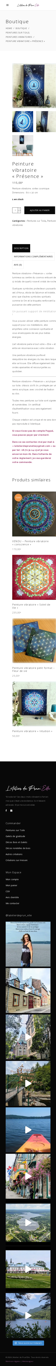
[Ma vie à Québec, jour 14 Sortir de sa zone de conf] (28, 1269)
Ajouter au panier (39, 210)
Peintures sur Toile (17, 32)
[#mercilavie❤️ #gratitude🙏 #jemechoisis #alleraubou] (28, 944)
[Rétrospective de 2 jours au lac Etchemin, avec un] (28, 1222)
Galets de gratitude (15, 836)
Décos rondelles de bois (18, 848)
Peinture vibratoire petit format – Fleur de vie (33, 669)
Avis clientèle (12, 897)
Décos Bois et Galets (16, 842)
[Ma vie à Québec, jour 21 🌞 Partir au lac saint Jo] (28, 1129)
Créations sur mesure (17, 860)
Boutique (21, 28)
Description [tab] (21, 248)
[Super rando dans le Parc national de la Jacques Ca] (28, 1315)
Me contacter (12, 903)
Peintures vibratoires (19, 36)
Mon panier (11, 885)
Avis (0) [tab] (18, 264)
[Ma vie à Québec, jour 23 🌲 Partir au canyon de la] (28, 1083)
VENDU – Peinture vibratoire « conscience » (30, 543)
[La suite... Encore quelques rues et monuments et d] (28, 990)
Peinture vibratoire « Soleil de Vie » (31, 606)
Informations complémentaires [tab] (33, 256)
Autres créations (14, 854)
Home (9, 28)
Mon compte (12, 879)
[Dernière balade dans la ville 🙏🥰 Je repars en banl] (28, 1037)
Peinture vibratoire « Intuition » (32, 731)
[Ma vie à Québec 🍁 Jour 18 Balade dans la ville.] (28, 1176)
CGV (8, 891)
